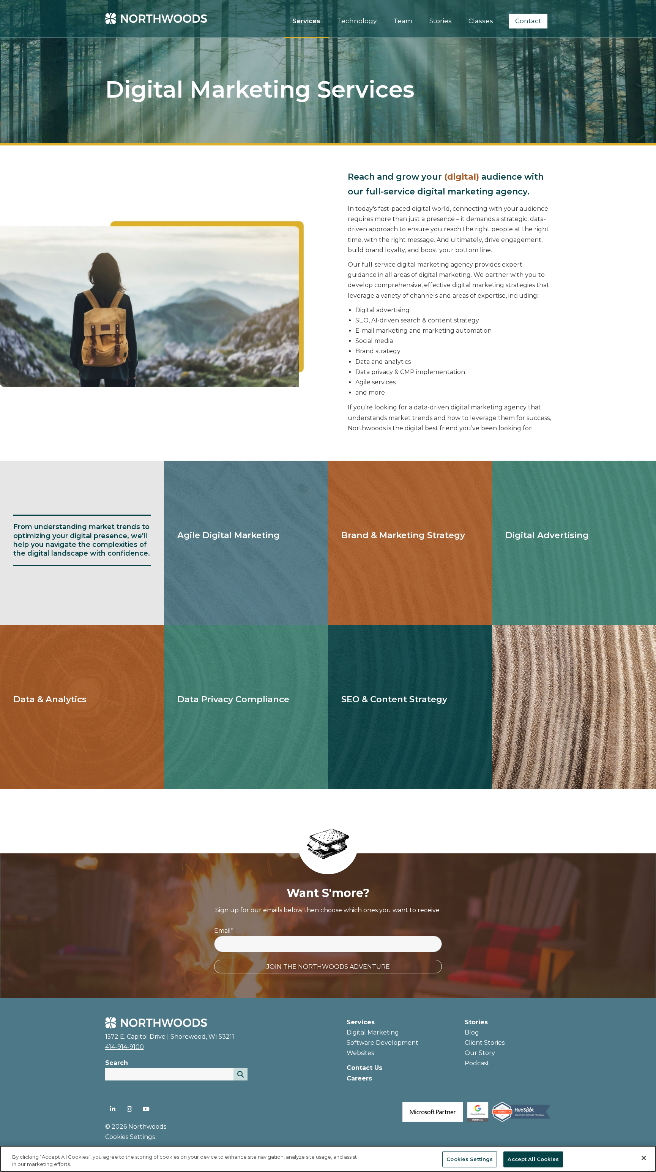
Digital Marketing (373, 1032)
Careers (359, 1078)
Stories (476, 1022)
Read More (181, 552)
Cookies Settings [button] (130, 1136)
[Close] (644, 1158)
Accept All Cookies (533, 1159)
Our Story (480, 1053)
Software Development (382, 1042)
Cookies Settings (469, 1159)
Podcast (477, 1063)
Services (361, 1022)
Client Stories (485, 1042)
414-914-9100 (124, 1046)
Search (116, 1062)
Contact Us (364, 1067)
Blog (472, 1032)
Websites (360, 1053)
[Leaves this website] (478, 1120)
